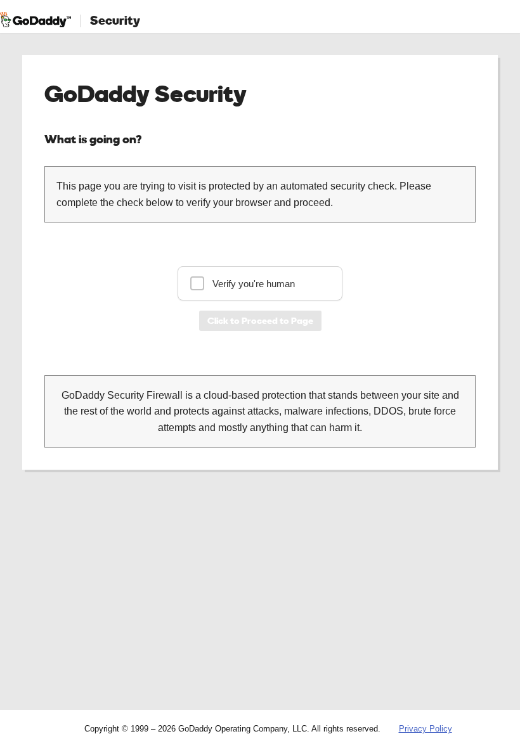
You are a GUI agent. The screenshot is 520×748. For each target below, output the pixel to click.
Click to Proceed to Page (260, 320)
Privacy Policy (425, 728)
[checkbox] (260, 283)
